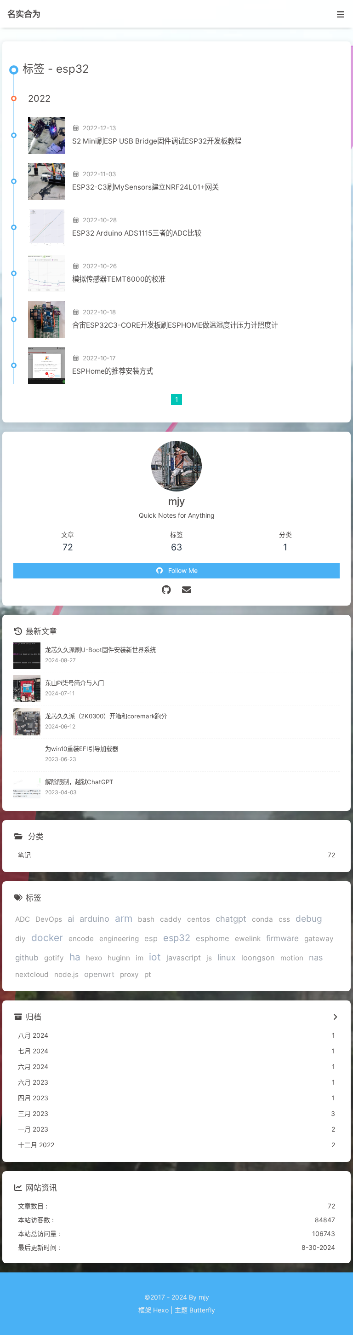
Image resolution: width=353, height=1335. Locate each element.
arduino (94, 918)
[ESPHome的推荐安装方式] (46, 365)
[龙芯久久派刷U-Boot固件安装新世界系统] (26, 656)
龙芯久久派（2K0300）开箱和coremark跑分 (106, 716)
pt (147, 974)
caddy (171, 919)
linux (226, 957)
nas (316, 957)
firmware (282, 938)
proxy (129, 974)
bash (146, 919)
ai (71, 918)
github (27, 957)
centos (198, 919)
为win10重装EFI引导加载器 (81, 748)
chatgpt (231, 918)
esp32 (176, 937)
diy (20, 938)
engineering (119, 938)
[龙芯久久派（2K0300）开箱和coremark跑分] (26, 721)
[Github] (166, 589)
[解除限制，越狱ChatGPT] (26, 788)
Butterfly (202, 1310)
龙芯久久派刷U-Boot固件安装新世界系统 (100, 649)
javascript (183, 957)
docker (47, 937)
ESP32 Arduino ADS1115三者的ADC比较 (136, 233)
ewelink (248, 938)
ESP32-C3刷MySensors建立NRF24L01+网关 (145, 187)
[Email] (187, 589)
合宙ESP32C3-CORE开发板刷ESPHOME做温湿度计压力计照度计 (175, 325)
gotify (54, 958)
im (139, 958)
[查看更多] (335, 1017)
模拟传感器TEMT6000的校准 (118, 279)
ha (74, 957)
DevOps (48, 919)
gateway (319, 938)
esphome (212, 938)
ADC (22, 919)
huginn (119, 958)
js (209, 958)
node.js (66, 974)
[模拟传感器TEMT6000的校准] (46, 273)
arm (123, 918)
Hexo (161, 1310)
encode (81, 938)
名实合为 (23, 14)
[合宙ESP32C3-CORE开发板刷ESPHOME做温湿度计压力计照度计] (46, 319)
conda (262, 919)
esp (151, 938)
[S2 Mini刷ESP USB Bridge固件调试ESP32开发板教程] (46, 135)
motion (291, 958)
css (284, 919)
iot (155, 957)
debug (309, 918)
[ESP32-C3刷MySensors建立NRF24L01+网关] (46, 181)
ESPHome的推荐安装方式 (112, 371)
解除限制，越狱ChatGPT (79, 782)
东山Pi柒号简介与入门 (74, 683)
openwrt (99, 974)
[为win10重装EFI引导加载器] (26, 755)
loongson (258, 957)
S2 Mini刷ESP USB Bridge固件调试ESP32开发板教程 (156, 141)
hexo (94, 958)
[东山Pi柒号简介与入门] (26, 688)
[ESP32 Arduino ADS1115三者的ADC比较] (46, 227)
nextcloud (32, 974)
